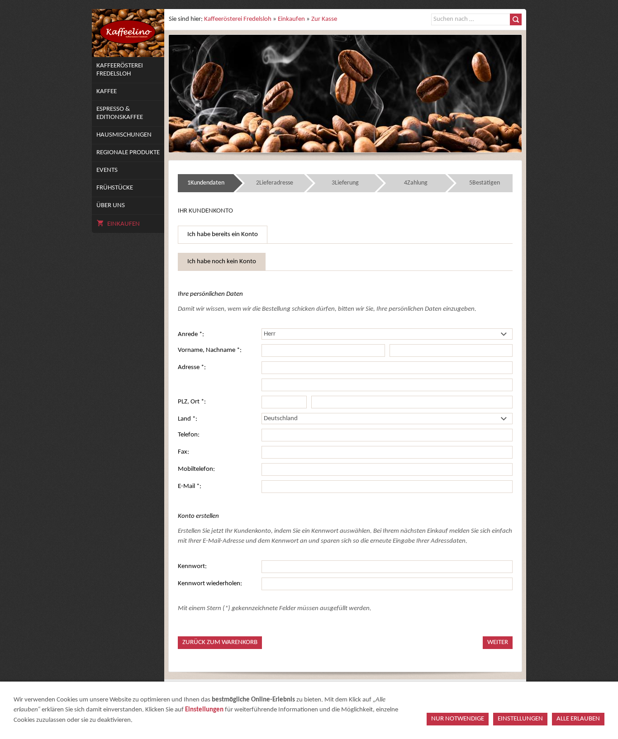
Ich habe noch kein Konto (221, 261)
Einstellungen (204, 709)
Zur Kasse (324, 19)
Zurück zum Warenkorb (219, 642)
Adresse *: (192, 367)
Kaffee (106, 91)
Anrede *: (191, 334)
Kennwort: (192, 566)
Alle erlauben (578, 718)
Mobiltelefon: (196, 469)
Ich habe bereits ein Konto (222, 234)
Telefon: (189, 434)
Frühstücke (114, 188)
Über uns (110, 205)
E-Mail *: (189, 486)
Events (107, 170)
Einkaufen (123, 224)
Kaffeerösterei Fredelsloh (119, 69)
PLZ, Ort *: (192, 401)
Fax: (183, 452)
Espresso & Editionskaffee (119, 113)
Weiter (497, 642)
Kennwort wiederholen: (210, 583)
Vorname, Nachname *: (210, 350)
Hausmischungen (124, 135)
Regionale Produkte (128, 152)
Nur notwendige (457, 718)
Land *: (187, 419)
